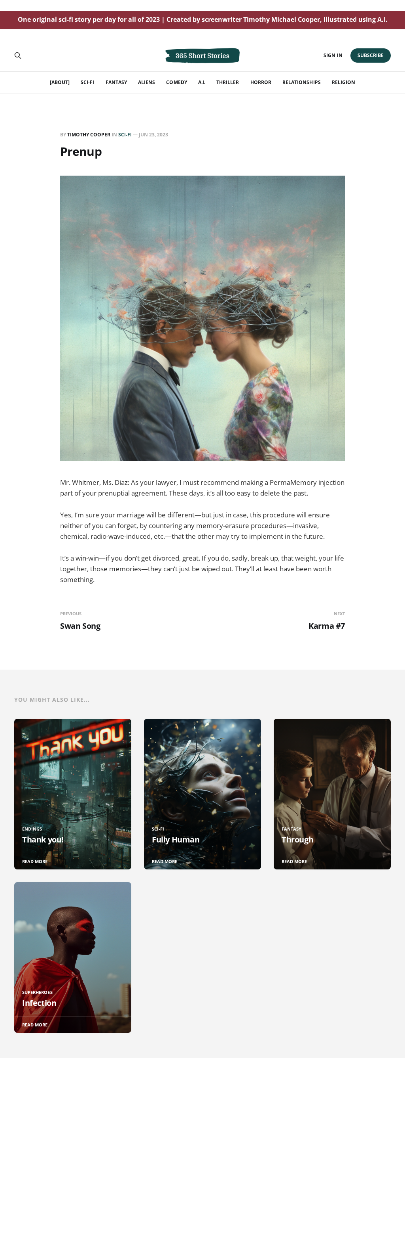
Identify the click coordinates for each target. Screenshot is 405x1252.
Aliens (146, 82)
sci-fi (125, 134)
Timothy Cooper (88, 134)
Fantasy (116, 82)
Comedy (176, 82)
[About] (60, 82)
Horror (260, 82)
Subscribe (371, 55)
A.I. (201, 82)
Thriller (227, 82)
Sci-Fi (87, 82)
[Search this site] (18, 55)
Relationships (301, 82)
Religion (343, 82)
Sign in (333, 55)
